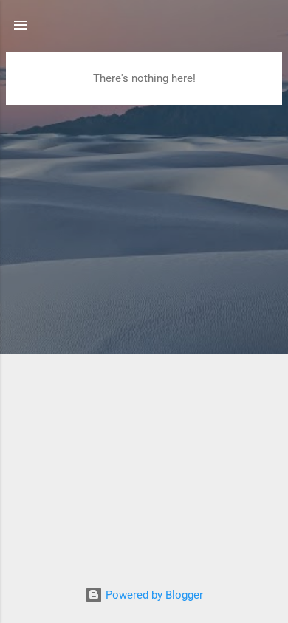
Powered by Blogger (153, 595)
